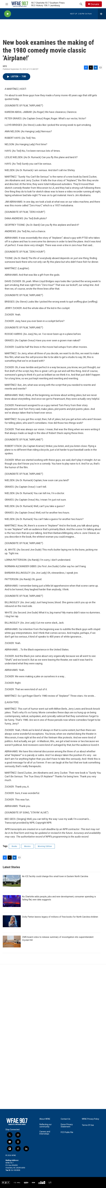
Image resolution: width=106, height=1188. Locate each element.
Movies (27, 846)
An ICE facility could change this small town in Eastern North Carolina (55, 876)
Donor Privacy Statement (67, 1125)
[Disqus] (53, 1001)
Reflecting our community (45, 1125)
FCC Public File (67, 1132)
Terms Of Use (88, 1125)
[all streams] (102, 13)
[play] (7, 13)
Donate (95, 4)
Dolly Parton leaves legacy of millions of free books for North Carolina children (60, 916)
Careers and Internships (44, 1133)
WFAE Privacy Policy (90, 1119)
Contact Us (65, 1119)
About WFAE (44, 1119)
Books (14, 846)
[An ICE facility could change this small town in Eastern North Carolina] (12, 881)
